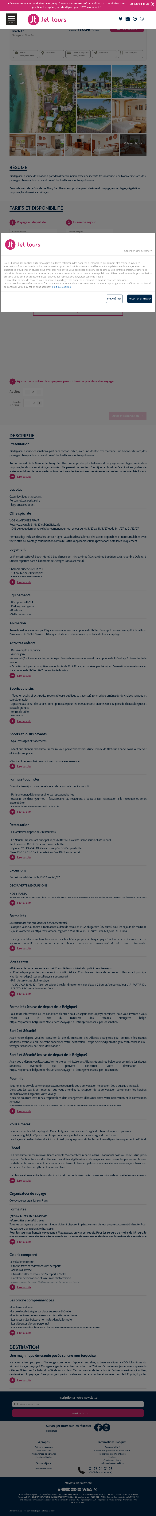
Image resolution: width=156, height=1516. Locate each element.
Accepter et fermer (140, 298)
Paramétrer (114, 298)
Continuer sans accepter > (138, 250)
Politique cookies (61, 286)
